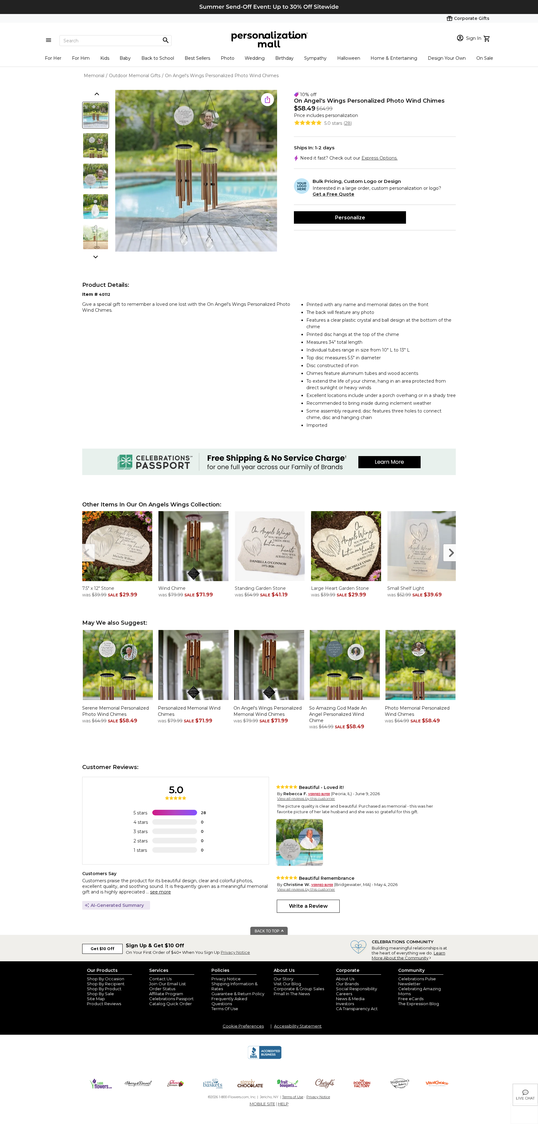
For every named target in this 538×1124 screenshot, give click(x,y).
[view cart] (487, 38)
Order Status (162, 988)
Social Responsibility (356, 988)
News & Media (350, 998)
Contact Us (160, 978)
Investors (345, 1003)
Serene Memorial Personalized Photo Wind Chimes (115, 711)
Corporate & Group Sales (299, 988)
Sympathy (315, 58)
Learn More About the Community (408, 955)
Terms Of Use (224, 1008)
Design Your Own (447, 58)
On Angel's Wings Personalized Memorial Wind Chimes (268, 711)
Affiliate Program (166, 993)
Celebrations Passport (171, 998)
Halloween (348, 58)
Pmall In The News (292, 993)
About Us (345, 978)
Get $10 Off (102, 948)
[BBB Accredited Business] (265, 1058)
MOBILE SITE (262, 1103)
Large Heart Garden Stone (340, 588)
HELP (283, 1103)
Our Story (283, 978)
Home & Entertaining (393, 58)
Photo (227, 58)
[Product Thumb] (95, 115)
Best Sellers (197, 58)
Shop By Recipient (106, 983)
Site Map (96, 998)
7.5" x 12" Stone (98, 588)
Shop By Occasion (105, 978)
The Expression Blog (418, 1003)
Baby (125, 58)
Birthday (284, 58)
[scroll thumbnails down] (96, 256)
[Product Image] (196, 171)
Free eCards (410, 998)
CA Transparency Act (357, 1008)
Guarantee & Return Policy (237, 993)
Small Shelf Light (405, 588)
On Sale (484, 58)
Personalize (350, 218)
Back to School (157, 58)
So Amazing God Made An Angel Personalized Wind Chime (338, 714)
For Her (53, 58)
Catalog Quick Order (170, 1003)
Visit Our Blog (287, 983)
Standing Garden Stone (260, 588)
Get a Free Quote (333, 194)
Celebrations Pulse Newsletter (417, 981)
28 (348, 123)
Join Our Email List (167, 983)
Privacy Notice (235, 952)
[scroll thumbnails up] (96, 94)
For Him (81, 58)
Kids (104, 58)
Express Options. (379, 158)
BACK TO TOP (267, 931)
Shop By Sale (100, 993)
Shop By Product (104, 988)
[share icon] (267, 99)
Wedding (255, 58)
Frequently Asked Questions (229, 1001)
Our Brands (347, 983)
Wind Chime (172, 588)
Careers (344, 993)
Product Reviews (104, 1003)
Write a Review (308, 906)
